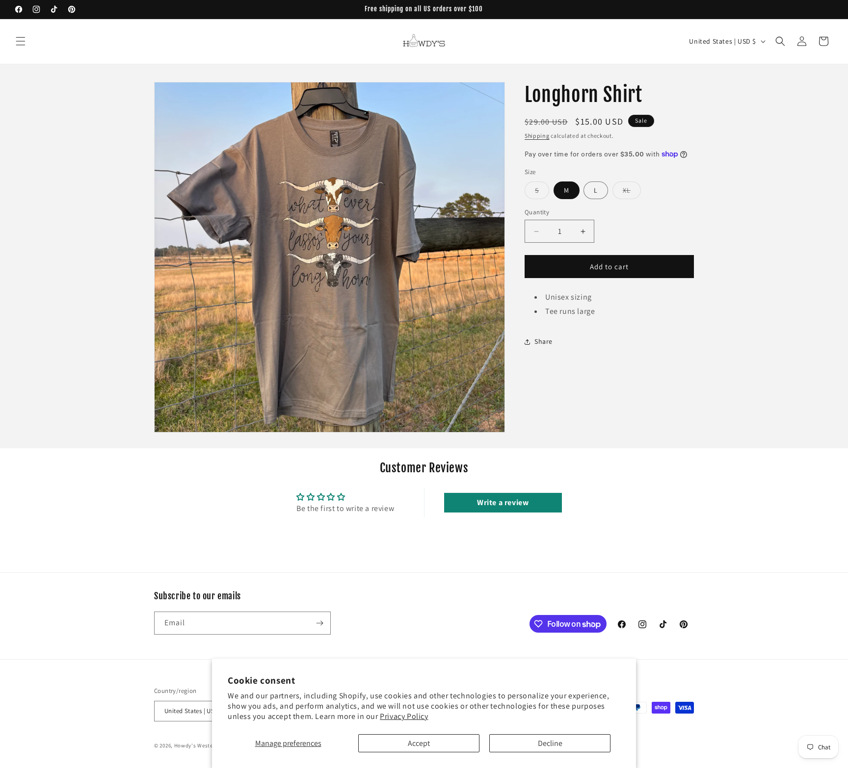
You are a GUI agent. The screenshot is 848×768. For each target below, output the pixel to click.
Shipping (537, 135)
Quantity (537, 212)
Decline (550, 743)
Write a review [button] (503, 502)
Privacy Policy (404, 716)
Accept (419, 743)
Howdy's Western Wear (203, 745)
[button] (20, 41)
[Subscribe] (319, 623)
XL (632, 192)
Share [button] (543, 341)
